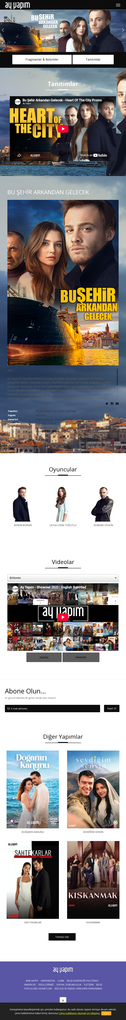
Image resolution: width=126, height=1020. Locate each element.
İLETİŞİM (89, 984)
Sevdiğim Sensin (93, 831)
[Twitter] (107, 403)
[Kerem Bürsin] (23, 504)
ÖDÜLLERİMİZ (46, 984)
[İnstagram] (113, 403)
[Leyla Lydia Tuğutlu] (63, 504)
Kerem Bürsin (23, 525)
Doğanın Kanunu (32, 831)
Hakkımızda (48, 980)
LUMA (61, 980)
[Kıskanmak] (93, 880)
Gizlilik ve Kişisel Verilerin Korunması (78, 988)
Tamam (106, 1013)
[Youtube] (117, 403)
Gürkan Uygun (103, 525)
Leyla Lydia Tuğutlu (63, 525)
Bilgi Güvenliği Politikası (82, 980)
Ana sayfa (32, 980)
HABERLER (30, 984)
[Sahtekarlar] (33, 880)
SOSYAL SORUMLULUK (68, 984)
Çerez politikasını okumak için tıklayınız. (79, 1013)
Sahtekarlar (32, 922)
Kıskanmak (93, 922)
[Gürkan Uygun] (103, 504)
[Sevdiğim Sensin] (93, 789)
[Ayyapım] (17, 6)
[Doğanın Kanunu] (33, 789)
